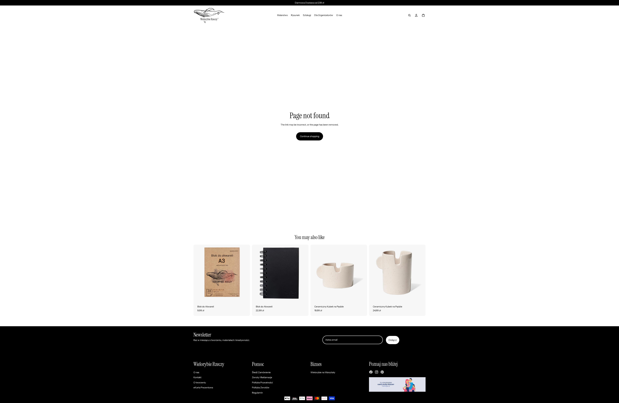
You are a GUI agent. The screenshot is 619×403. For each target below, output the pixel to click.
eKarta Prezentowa (203, 387)
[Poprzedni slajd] (198, 273)
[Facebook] (371, 372)
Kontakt (197, 377)
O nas (196, 372)
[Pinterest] (382, 372)
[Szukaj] (409, 15)
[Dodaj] (362, 296)
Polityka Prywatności (262, 382)
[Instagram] (376, 372)
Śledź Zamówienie (261, 372)
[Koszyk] (423, 15)
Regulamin (257, 392)
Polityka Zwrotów (260, 387)
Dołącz (392, 340)
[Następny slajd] (245, 273)
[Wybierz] (245, 296)
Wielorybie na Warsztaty (322, 372)
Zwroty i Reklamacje (262, 377)
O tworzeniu (199, 382)
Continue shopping (309, 136)
